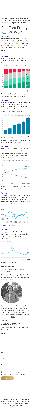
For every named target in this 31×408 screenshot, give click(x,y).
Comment (5, 333)
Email (3, 358)
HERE (27, 275)
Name (3, 352)
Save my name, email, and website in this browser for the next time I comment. (15, 373)
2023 (8, 320)
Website (3, 365)
